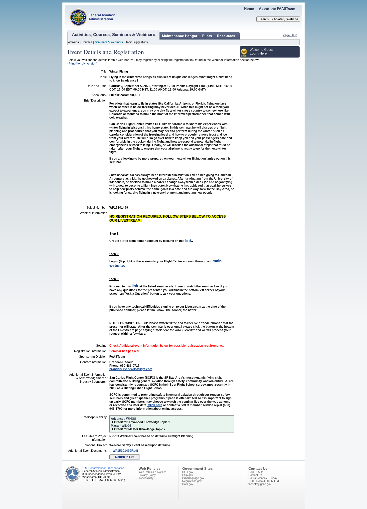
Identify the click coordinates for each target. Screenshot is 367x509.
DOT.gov (187, 471)
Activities (73, 42)
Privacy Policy (147, 474)
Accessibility (146, 477)
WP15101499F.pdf (125, 450)
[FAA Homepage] (90, 29)
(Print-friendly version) (82, 63)
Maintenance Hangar (179, 36)
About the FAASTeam (277, 9)
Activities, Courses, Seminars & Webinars (113, 34)
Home (249, 9)
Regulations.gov (192, 480)
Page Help (290, 35)
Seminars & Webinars (109, 42)
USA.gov (187, 474)
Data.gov (187, 483)
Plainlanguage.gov (193, 477)
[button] (244, 53)
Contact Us (255, 474)
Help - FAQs (255, 471)
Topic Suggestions (137, 42)
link (188, 240)
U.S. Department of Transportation (103, 467)
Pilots (207, 36)
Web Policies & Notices (153, 471)
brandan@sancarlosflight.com (130, 369)
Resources (226, 36)
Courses (87, 42)
